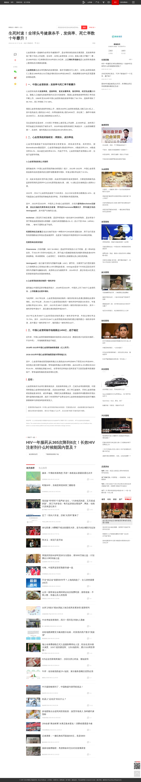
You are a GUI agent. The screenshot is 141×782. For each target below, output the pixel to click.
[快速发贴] (15, 54)
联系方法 (55, 780)
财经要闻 (105, 321)
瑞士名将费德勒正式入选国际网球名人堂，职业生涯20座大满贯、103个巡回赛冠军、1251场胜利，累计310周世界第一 (68, 647)
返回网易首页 (33, 454)
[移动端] (84, 2)
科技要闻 (105, 369)
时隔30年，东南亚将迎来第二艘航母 (58, 485)
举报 (93, 43)
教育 (103, 499)
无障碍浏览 (19, 2)
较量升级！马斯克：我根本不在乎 (113, 405)
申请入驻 (91, 27)
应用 (12, 2)
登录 (115, 2)
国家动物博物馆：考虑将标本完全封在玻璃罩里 (63, 748)
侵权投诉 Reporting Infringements (112, 780)
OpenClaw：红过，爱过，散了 (112, 401)
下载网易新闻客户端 (52, 454)
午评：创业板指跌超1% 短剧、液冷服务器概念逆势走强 (67, 671)
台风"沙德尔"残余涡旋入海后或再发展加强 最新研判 (66, 607)
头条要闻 (105, 169)
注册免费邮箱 (123, 2)
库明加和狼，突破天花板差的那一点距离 (115, 242)
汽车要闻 (105, 416)
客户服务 (68, 780)
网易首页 (6, 2)
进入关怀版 (27, 2)
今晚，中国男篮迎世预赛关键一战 (57, 567)
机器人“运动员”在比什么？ (54, 699)
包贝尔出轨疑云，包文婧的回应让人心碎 (115, 310)
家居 (115, 499)
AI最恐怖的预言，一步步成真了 (112, 347)
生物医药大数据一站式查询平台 (117, 46)
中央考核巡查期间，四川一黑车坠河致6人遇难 (63, 620)
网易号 (17, 27)
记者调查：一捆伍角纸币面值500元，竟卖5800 (63, 736)
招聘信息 (62, 780)
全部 (130, 59)
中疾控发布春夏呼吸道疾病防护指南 (114, 159)
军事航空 (128, 499)
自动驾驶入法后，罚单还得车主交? (113, 389)
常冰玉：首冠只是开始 (52, 540)
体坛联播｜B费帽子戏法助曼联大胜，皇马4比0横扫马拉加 (68, 527)
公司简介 (49, 780)
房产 (120, 499)
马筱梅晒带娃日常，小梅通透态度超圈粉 (115, 292)
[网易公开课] (90, 2)
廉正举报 (99, 780)
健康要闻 (105, 125)
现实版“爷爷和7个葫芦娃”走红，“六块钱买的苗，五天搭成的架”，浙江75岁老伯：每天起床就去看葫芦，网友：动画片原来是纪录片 (68, 504)
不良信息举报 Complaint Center (86, 780)
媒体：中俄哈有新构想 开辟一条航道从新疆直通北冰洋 (67, 473)
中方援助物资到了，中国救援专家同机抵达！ (62, 687)
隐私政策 (74, 780)
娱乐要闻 (105, 272)
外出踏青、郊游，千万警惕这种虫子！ (114, 145)
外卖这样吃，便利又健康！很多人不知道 (115, 154)
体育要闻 (105, 222)
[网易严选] (97, 2)
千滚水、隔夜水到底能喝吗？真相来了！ (115, 150)
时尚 (109, 499)
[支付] (104, 2)
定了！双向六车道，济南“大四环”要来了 (60, 515)
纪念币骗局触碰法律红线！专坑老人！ (114, 359)
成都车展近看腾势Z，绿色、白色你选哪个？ (116, 456)
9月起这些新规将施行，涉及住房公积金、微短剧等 (65, 659)
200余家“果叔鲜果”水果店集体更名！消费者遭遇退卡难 (67, 723)
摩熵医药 (30, 43)
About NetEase (42, 780)
